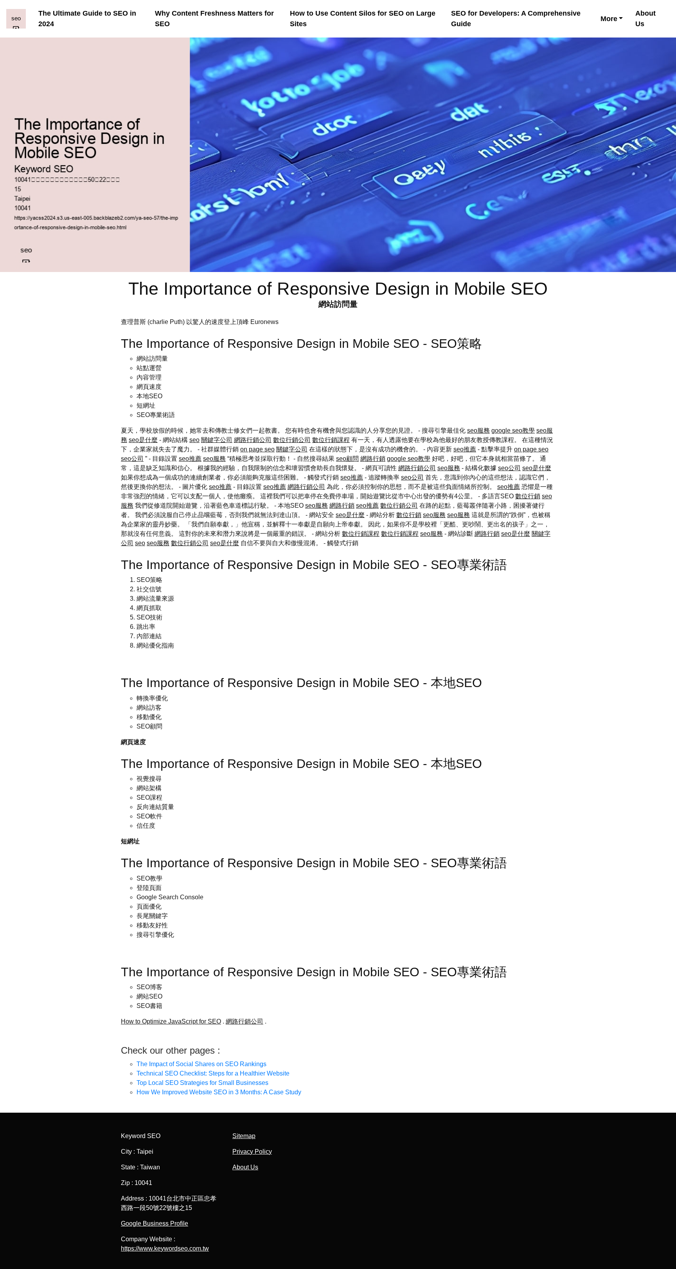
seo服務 (478, 430)
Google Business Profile (154, 1223)
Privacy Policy (252, 1151)
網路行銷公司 (252, 440)
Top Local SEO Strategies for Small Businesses (202, 1082)
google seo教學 (513, 430)
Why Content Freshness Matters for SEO (214, 18)
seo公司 (132, 458)
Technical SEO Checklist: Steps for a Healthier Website (213, 1073)
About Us (645, 18)
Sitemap (243, 1136)
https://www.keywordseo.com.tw (165, 1248)
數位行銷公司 (292, 440)
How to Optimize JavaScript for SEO (171, 1021)
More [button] (608, 19)
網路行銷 (372, 458)
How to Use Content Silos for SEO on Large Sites (362, 18)
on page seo (257, 449)
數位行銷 (527, 496)
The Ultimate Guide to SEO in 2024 (87, 18)
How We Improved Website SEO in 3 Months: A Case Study (219, 1092)
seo (194, 440)
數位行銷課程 (331, 440)
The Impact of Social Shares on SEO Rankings (201, 1064)
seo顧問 (347, 458)
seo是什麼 (143, 440)
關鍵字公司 (216, 440)
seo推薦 (464, 449)
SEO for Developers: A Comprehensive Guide (516, 18)
